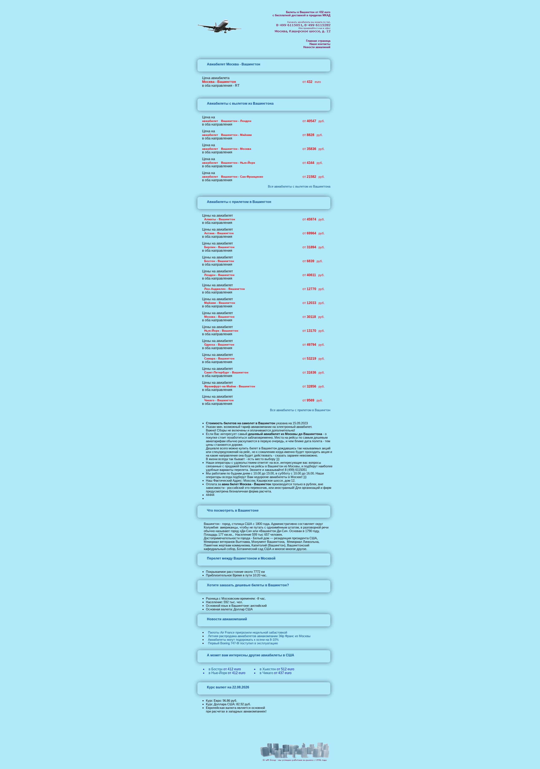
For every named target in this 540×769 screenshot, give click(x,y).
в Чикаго (266, 673)
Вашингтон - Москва (236, 148)
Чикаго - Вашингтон (219, 400)
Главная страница (318, 40)
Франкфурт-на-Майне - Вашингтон (229, 386)
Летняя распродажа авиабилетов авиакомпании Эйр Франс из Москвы (259, 636)
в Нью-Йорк (218, 673)
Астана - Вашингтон (219, 233)
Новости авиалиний (316, 47)
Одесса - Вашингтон (219, 344)
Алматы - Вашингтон (219, 219)
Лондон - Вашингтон (219, 275)
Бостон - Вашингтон (219, 261)
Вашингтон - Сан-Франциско (242, 176)
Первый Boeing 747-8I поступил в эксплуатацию (243, 643)
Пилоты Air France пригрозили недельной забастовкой (247, 632)
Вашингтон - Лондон (236, 121)
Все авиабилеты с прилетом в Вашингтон (300, 410)
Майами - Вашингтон (219, 302)
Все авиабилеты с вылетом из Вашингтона (299, 186)
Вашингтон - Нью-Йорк (238, 162)
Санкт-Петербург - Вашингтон (226, 372)
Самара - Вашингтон (219, 358)
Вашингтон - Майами (236, 135)
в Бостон (216, 669)
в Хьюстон (268, 669)
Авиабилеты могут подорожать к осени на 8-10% (243, 639)
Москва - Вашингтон (219, 316)
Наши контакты (319, 44)
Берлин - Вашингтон (219, 247)
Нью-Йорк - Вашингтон (221, 330)
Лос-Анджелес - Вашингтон (224, 289)
